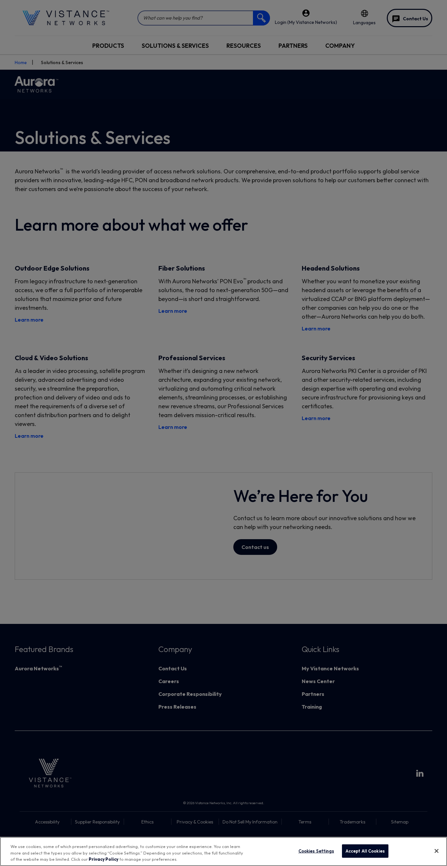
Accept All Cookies (365, 850)
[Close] (436, 851)
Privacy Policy (103, 859)
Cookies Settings (316, 850)
